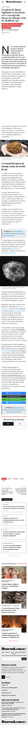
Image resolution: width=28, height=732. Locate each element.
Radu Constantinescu (8, 580)
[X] (9, 37)
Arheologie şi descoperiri (15, 23)
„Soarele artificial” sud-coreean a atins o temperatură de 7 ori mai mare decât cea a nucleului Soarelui (7, 491)
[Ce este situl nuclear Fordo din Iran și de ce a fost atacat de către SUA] (14, 600)
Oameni (3, 705)
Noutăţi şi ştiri (6, 27)
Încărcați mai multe (13, 555)
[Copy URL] (24, 37)
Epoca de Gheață (19, 311)
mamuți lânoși (7, 351)
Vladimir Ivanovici (13, 29)
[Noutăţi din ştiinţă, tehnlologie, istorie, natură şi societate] (14, 2)
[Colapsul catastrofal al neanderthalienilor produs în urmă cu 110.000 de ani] (14, 624)
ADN (11, 386)
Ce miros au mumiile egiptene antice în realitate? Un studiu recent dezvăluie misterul (12, 547)
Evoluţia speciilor (15, 25)
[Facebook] (4, 37)
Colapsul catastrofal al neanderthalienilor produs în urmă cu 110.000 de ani (13, 520)
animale (9, 478)
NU (20, 423)
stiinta (3, 480)
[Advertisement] (14, 728)
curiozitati (22, 478)
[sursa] (11, 136)
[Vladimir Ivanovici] (3, 30)
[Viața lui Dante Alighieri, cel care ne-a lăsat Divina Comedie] (14, 575)
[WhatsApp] (14, 37)
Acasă (3, 7)
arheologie (15, 478)
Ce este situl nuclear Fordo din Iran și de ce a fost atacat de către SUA (10, 610)
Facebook (8, 677)
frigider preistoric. (10, 253)
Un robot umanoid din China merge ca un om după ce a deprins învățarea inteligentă (14, 534)
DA (8, 423)
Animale (8, 7)
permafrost (16, 249)
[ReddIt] (19, 37)
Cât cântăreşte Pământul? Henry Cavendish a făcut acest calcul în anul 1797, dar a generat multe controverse (20, 491)
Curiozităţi (5, 25)
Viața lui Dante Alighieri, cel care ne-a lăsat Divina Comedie (10, 586)
